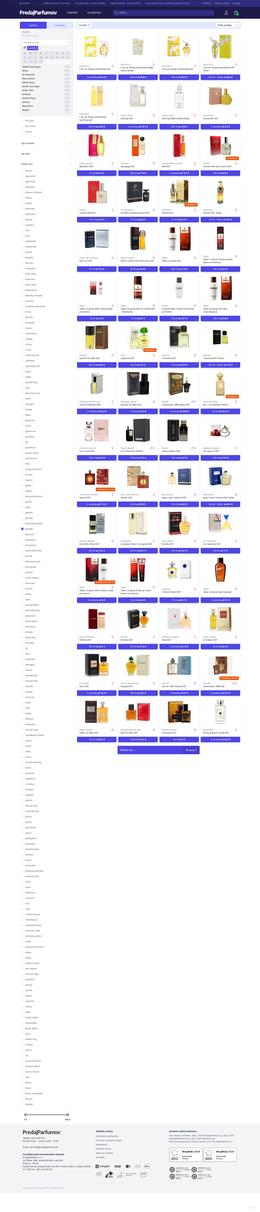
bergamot (30, 268)
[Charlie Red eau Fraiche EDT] (220, 146)
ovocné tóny (31, 805)
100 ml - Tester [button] (220, 77)
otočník (28, 800)
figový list (30, 420)
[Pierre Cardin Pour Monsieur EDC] (138, 238)
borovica (29, 300)
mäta (27, 751)
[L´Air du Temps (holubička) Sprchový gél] (96, 96)
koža (27, 599)
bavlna (28, 252)
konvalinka (30, 566)
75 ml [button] (96, 173)
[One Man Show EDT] (96, 523)
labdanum (30, 615)
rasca (28, 881)
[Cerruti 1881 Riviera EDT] (179, 665)
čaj (26, 1055)
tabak (28, 957)
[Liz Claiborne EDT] (220, 523)
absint (28, 170)
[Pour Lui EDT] (96, 238)
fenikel (28, 409)
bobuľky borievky (33, 295)
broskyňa (29, 322)
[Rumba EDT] (179, 523)
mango (28, 691)
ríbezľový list (31, 919)
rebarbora (30, 892)
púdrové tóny (32, 876)
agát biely (30, 181)
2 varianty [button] (97, 77)
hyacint (29, 480)
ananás (29, 219)
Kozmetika (94, 12)
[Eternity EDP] (138, 96)
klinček (28, 556)
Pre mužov (30, 126)
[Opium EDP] (138, 477)
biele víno (30, 279)
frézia (28, 425)
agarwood (30, 176)
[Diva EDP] (179, 619)
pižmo (28, 860)
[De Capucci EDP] (220, 430)
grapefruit (30, 447)
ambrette (30, 208)
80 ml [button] (137, 268)
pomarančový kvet (34, 870)
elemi (28, 398)
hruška (28, 474)
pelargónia (30, 838)
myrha (28, 740)
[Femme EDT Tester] (220, 192)
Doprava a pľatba (222, 3)
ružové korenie (32, 914)
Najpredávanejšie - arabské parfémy (116, 3)
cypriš (28, 371)
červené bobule (33, 1060)
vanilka (28, 990)
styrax (28, 952)
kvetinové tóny (32, 610)
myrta (28, 746)
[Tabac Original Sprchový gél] (220, 570)
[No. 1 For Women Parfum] (220, 384)
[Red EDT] (179, 146)
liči (26, 648)
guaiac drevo (31, 452)
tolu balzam (31, 968)
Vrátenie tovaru (103, 1148)
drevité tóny (31, 382)
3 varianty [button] (138, 126)
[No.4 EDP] (96, 665)
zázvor (28, 1050)
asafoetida (30, 241)
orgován (29, 794)
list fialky (29, 642)
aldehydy (29, 186)
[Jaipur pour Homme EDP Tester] (220, 477)
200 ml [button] (138, 77)
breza (28, 311)
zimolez (29, 1044)
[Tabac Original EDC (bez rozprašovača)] (220, 288)
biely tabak (30, 284)
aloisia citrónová (33, 192)
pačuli (28, 832)
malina (28, 670)
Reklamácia (101, 1144)
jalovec (28, 490)
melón (28, 713)
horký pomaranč (33, 469)
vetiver (28, 995)
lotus (27, 653)
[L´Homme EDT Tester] (220, 337)
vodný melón (31, 1017)
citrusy (28, 344)
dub (27, 387)
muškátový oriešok (34, 735)
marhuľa (29, 697)
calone (28, 328)
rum (27, 903)
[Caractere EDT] (179, 712)
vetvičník (29, 1001)
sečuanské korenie (34, 946)
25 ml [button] (179, 219)
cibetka (28, 338)
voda (27, 1012)
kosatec (29, 588)
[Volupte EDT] (138, 665)
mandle (29, 686)
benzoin (29, 262)
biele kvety (30, 273)
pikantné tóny (32, 849)
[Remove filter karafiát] (89, 25)
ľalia (27, 1077)
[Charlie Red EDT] (96, 192)
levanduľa (30, 626)
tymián (28, 984)
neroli (28, 767)
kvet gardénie (32, 604)
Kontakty (236, 3)
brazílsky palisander (35, 306)
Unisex (28, 131)
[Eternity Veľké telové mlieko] (179, 96)
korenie (29, 572)
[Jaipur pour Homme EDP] (179, 477)
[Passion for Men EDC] (138, 384)
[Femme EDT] (179, 192)
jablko (28, 485)
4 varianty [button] (96, 600)
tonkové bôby (32, 974)
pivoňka (29, 854)
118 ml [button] (138, 411)
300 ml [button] (179, 268)
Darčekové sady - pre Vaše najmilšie (81, 3)
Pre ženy (29, 120)
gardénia (29, 436)
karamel (29, 534)
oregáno (29, 789)
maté (27, 702)
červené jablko (32, 1066)
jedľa (27, 507)
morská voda (31, 729)
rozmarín (29, 898)
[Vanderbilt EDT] (220, 96)
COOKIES (252, 1207)
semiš (28, 941)
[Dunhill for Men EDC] (96, 337)
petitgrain (30, 843)
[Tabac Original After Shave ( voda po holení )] (96, 570)
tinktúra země (32, 963)
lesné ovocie (31, 621)
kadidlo (29, 512)
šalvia (28, 1088)
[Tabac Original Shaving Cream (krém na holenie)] (138, 570)
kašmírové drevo (33, 550)
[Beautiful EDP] (96, 146)
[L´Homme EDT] (179, 337)
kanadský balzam (34, 523)
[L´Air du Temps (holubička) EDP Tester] (220, 47)
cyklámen (30, 360)
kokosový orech (32, 561)
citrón (28, 349)
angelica (29, 224)
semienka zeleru (33, 936)
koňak (28, 594)
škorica (28, 1098)
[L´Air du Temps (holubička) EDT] (96, 47)
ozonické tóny (32, 811)
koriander (30, 583)
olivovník (29, 773)
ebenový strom (32, 393)
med (27, 708)
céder (28, 376)
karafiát (29, 528)
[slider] (25, 1114)
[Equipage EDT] (138, 146)
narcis (28, 756)
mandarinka (31, 675)
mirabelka (30, 724)
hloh (27, 463)
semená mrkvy (32, 930)
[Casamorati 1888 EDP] (220, 665)
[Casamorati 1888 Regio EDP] (179, 384)
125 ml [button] (97, 739)
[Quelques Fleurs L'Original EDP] (138, 523)
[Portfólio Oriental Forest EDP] (138, 192)
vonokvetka (30, 1022)
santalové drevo (33, 925)
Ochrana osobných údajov (109, 1140)
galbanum (30, 431)
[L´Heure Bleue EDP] (179, 570)
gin (27, 442)
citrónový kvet (32, 355)
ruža (27, 908)
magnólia (30, 659)
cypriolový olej (32, 366)
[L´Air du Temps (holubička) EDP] (179, 47)
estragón (29, 404)
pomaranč (30, 865)
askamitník (30, 246)
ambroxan (30, 214)
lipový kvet (30, 637)
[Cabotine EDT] (138, 337)
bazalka (29, 257)
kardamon (30, 539)
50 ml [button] (97, 318)
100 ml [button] (179, 77)
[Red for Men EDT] (138, 712)
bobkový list (31, 290)
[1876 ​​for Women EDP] (96, 384)
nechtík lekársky (33, 762)
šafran (28, 1082)
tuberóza (29, 979)
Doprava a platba (104, 1153)
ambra (28, 197)
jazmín (28, 501)
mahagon (30, 664)
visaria (28, 1006)
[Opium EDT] (96, 477)
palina (28, 816)
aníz (27, 230)
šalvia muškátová (33, 1093)
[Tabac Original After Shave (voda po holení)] (96, 288)
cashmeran (31, 333)
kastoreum (30, 545)
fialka (28, 414)
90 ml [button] (96, 268)
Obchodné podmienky (107, 1136)
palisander (30, 827)
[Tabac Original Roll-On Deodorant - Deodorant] (138, 288)
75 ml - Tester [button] (220, 219)
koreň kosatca (32, 577)
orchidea (29, 784)
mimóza (29, 718)
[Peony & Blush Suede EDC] (220, 712)
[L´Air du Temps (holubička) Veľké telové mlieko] (138, 47)
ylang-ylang (31, 1028)
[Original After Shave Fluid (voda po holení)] (179, 288)
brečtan (29, 317)
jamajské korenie (33, 496)
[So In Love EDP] (96, 430)
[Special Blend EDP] (179, 430)
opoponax (30, 778)
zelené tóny (31, 1039)
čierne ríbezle (32, 1071)
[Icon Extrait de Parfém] (138, 430)
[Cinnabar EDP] (220, 619)
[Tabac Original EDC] (179, 238)
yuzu (27, 1033)
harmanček (31, 458)
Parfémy (72, 12)
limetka (29, 632)
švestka (29, 1104)
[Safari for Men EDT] (96, 712)
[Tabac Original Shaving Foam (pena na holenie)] (220, 238)
